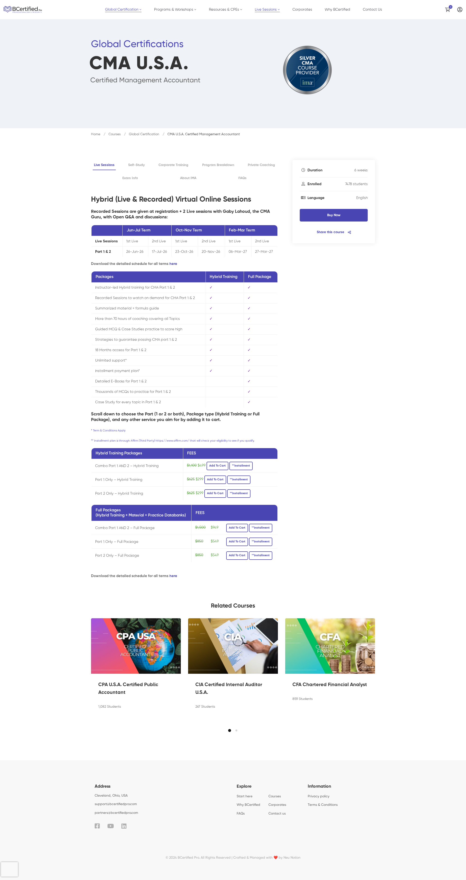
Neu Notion (291, 857)
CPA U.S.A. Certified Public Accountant (128, 688)
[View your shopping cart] (449, 9)
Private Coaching (261, 165)
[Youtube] (110, 826)
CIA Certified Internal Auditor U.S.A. (228, 688)
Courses (114, 134)
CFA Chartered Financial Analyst (329, 684)
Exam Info (130, 178)
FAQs (242, 178)
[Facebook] (97, 826)
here (173, 264)
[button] (229, 730)
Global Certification (144, 134)
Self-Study (136, 165)
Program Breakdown (218, 165)
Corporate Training (173, 165)
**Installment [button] (241, 465)
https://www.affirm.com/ (172, 440)
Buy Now (334, 215)
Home (95, 134)
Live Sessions (104, 165)
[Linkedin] (124, 826)
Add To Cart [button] (217, 465)
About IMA (188, 178)
